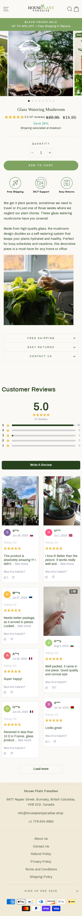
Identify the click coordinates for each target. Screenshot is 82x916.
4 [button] (40, 101)
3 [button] (36, 101)
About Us (41, 838)
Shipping (26, 128)
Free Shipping (41, 338)
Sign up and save (41, 891)
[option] (41, 24)
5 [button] (43, 101)
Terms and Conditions (41, 869)
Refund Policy (41, 854)
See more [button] (21, 564)
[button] (25, 117)
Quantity (41, 143)
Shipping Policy (41, 877)
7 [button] (50, 101)
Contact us (41, 356)
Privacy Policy (41, 861)
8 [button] (54, 101)
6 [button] (47, 101)
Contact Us (41, 846)
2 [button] (33, 101)
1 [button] (29, 101)
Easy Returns (41, 347)
